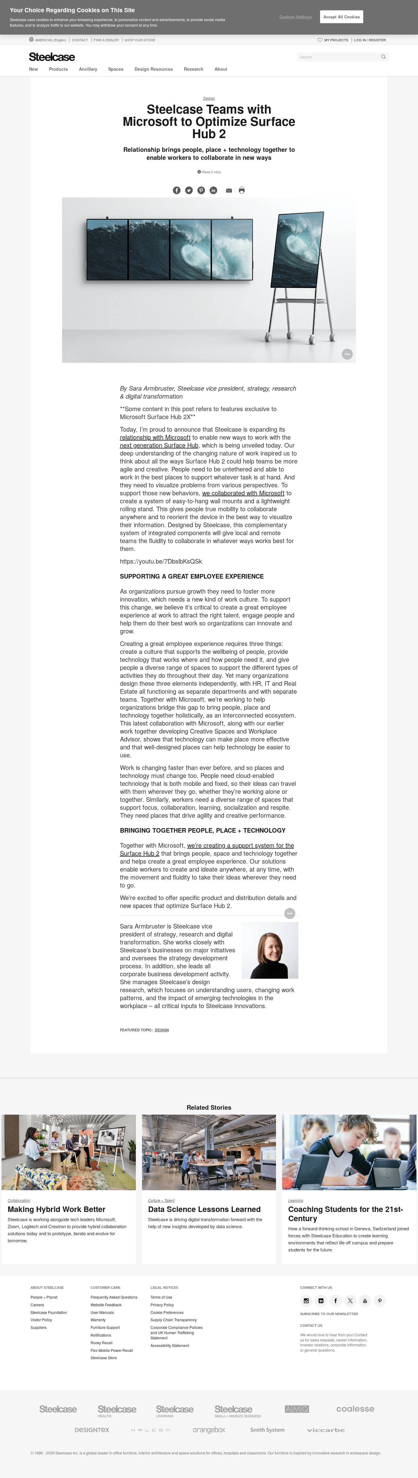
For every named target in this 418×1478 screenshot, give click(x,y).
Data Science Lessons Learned (204, 1208)
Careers (37, 1304)
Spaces (116, 69)
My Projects (336, 40)
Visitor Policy (41, 1319)
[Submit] (383, 56)
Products (58, 69)
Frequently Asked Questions (114, 1297)
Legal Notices (164, 1287)
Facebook (336, 1301)
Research (193, 69)
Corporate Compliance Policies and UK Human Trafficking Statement (177, 1332)
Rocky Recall (102, 1342)
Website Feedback (106, 1304)
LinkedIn (321, 1301)
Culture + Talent (161, 1200)
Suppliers (39, 1327)
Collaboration (19, 1200)
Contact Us (311, 1325)
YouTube (365, 1301)
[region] (209, 17)
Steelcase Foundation (49, 1312)
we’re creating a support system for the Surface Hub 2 (207, 849)
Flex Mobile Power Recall (112, 1350)
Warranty (98, 1319)
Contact (80, 39)
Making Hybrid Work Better (57, 1208)
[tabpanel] (209, 280)
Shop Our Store (140, 39)
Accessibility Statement (170, 1345)
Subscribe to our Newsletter (329, 1314)
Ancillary (88, 69)
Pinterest (380, 1301)
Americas (50, 39)
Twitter (350, 1301)
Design (209, 98)
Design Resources (154, 69)
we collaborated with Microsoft (243, 492)
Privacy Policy (162, 1304)
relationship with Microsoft (155, 437)
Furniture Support (105, 1327)
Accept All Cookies (341, 17)
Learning (295, 1200)
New (33, 69)
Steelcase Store (104, 1357)
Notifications (101, 1335)
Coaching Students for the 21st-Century (345, 1213)
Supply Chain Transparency (174, 1319)
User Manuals (102, 1312)
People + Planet (44, 1297)
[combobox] (343, 57)
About (221, 69)
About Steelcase (47, 1287)
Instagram (306, 1301)
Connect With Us (316, 1287)
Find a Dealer (106, 39)
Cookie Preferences (167, 1312)
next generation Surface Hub (159, 445)
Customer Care (105, 1287)
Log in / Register (370, 40)
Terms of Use (161, 1297)
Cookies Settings (295, 17)
